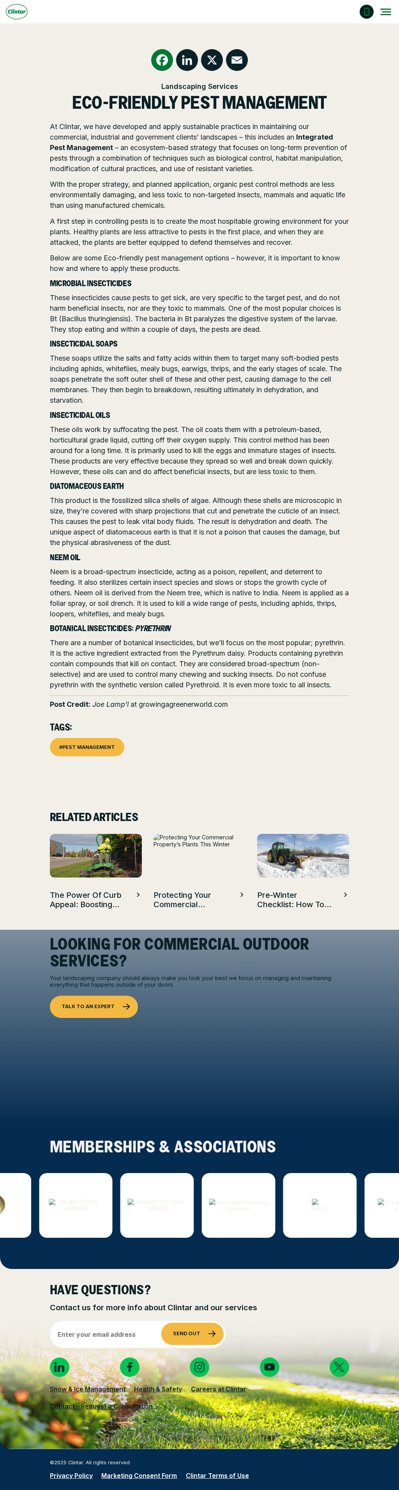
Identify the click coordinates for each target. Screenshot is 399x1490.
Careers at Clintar (218, 1389)
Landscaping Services (199, 86)
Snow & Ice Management (87, 1389)
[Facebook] (162, 60)
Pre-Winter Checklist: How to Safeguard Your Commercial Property (290, 899)
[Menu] (386, 11)
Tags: (61, 728)
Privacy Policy (71, 1475)
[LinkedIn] (187, 60)
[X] (212, 60)
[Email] (236, 60)
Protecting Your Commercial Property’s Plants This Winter (185, 899)
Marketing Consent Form (139, 1475)
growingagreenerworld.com (183, 704)
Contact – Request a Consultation (101, 1406)
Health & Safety (158, 1389)
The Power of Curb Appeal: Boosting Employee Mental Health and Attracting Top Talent (86, 899)
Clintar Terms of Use (217, 1475)
